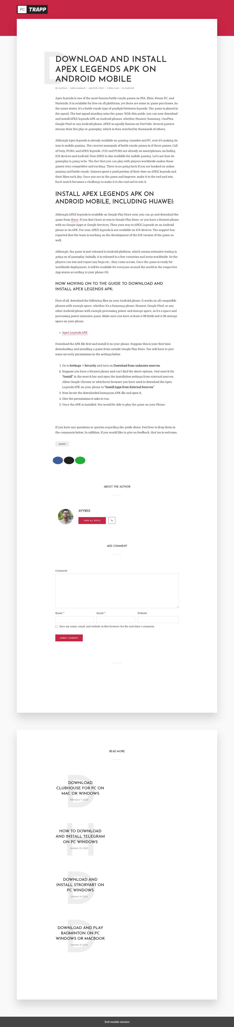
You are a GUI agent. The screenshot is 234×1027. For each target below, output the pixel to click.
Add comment (77, 88)
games (62, 444)
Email (100, 613)
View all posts (92, 521)
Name (59, 613)
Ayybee (63, 88)
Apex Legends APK (75, 332)
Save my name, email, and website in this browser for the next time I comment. (106, 626)
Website (142, 613)
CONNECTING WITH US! (205, 10)
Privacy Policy (167, 10)
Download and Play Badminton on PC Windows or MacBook (80, 933)
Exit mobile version (117, 1022)
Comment (61, 571)
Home (151, 10)
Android (129, 88)
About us (185, 10)
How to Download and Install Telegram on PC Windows (80, 836)
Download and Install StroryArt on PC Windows (80, 885)
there (74, 219)
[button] (58, 460)
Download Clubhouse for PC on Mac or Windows (80, 788)
